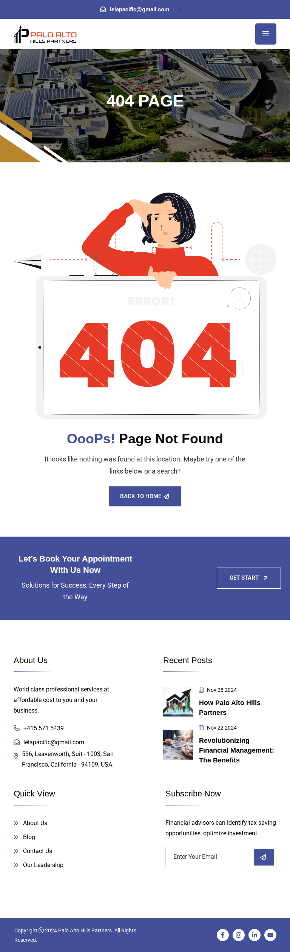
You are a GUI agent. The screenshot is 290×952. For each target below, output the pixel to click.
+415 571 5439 (43, 728)
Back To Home (140, 496)
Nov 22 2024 (221, 728)
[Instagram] (239, 935)
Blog (29, 837)
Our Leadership (43, 865)
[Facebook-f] (223, 935)
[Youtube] (270, 935)
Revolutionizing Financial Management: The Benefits (236, 750)
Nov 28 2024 (221, 690)
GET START (244, 577)
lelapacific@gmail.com (139, 9)
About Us (35, 823)
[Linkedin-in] (254, 935)
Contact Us (37, 851)
